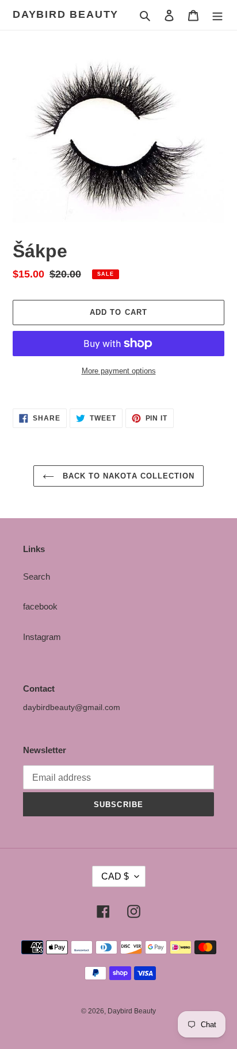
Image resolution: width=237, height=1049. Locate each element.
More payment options (119, 371)
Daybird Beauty (65, 14)
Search (36, 576)
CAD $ (115, 876)
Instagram (42, 637)
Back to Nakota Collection (127, 476)
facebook (40, 606)
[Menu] (217, 15)
